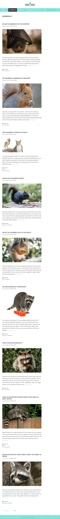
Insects (20, 10)
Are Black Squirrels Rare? (13, 178)
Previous (5, 510)
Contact (57, 517)
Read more (32, 65)
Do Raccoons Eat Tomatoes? (14, 287)
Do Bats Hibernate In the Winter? (16, 24)
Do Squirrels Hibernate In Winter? (16, 78)
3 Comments (7, 279)
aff (4, 169)
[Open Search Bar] (57, 10)
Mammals (12, 10)
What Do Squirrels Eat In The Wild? (16, 232)
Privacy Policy (51, 517)
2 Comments (7, 70)
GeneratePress (18, 517)
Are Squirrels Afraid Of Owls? (15, 132)
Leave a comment (8, 225)
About (37, 517)
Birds (3, 10)
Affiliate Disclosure (43, 517)
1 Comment (6, 125)
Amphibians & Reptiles (33, 10)
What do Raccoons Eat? (12, 343)
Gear (44, 10)
